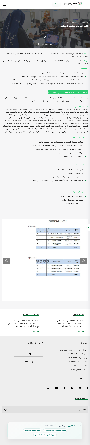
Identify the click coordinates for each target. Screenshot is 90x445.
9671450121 (73, 353)
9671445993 (73, 357)
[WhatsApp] (65, 388)
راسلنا (73, 369)
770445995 (72, 361)
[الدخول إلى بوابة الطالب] (13, 4)
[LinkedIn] (48, 388)
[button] (6, 261)
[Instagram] (72, 388)
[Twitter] (80, 388)
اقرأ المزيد (80, 331)
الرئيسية (85, 22)
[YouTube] (56, 388)
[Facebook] (87, 388)
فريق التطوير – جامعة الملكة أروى (45, 435)
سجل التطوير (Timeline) (32, 430)
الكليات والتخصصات (72, 22)
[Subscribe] (5, 409)
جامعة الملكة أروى (73, 426)
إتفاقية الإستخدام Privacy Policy (55, 430)
